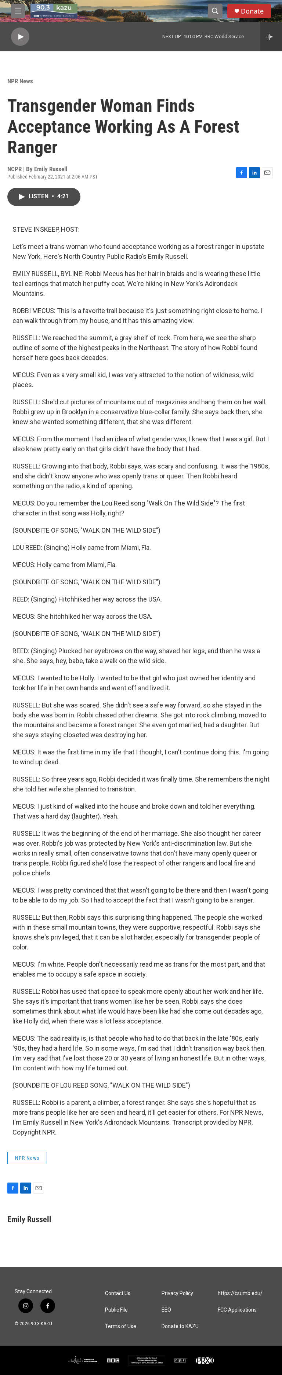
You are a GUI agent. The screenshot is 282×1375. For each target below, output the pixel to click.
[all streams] (271, 36)
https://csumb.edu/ (240, 1293)
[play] (20, 37)
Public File (116, 1310)
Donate (252, 11)
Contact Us (117, 1293)
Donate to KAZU (180, 1326)
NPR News (20, 81)
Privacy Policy (177, 1293)
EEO (166, 1310)
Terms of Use (120, 1326)
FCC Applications (237, 1310)
